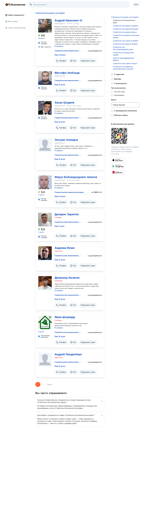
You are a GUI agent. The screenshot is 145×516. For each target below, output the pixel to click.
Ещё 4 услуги (60, 55)
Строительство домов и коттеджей (124, 17)
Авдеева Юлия (65, 247)
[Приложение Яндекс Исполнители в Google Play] (118, 166)
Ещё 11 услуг (60, 85)
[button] (61, 60)
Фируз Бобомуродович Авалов (76, 177)
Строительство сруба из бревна (125, 41)
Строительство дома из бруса (125, 32)
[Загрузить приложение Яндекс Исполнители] (125, 136)
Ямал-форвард (65, 317)
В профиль (59, 46)
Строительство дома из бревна (125, 44)
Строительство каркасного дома (125, 29)
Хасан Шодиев (64, 102)
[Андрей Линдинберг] (45, 359)
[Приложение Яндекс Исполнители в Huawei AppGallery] (118, 172)
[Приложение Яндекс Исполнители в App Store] (118, 160)
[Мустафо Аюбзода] (45, 78)
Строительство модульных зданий (123, 54)
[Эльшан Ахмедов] (45, 145)
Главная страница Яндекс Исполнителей (15, 4)
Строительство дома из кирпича (125, 26)
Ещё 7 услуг (59, 226)
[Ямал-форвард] (45, 322)
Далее (49, 384)
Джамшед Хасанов (67, 277)
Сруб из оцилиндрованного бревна (123, 59)
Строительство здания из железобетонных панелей (123, 68)
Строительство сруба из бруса (125, 63)
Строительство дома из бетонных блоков (126, 36)
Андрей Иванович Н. (69, 20)
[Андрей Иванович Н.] (45, 25)
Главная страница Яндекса (6, 4)
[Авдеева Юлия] (45, 253)
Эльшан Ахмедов (66, 139)
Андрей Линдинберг (68, 354)
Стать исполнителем (16, 28)
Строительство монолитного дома (68, 51)
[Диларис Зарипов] (45, 219)
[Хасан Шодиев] (45, 108)
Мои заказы (13, 21)
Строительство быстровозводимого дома (123, 48)
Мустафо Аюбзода (67, 72)
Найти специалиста (16, 15)
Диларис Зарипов (67, 214)
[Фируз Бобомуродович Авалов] (45, 182)
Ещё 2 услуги (60, 196)
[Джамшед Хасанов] (45, 283)
